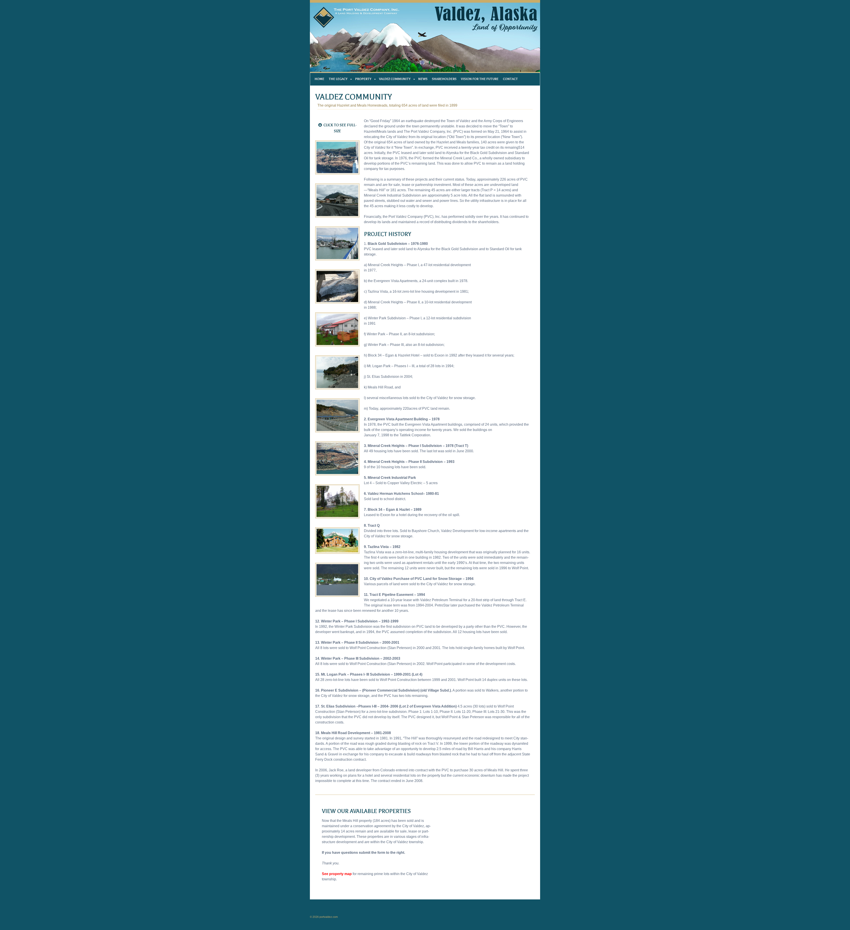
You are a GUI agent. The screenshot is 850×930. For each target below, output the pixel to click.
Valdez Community (394, 79)
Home (319, 79)
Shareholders (444, 79)
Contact (510, 79)
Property (363, 79)
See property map (337, 874)
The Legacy (338, 79)
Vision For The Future (479, 79)
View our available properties (366, 811)
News (422, 79)
